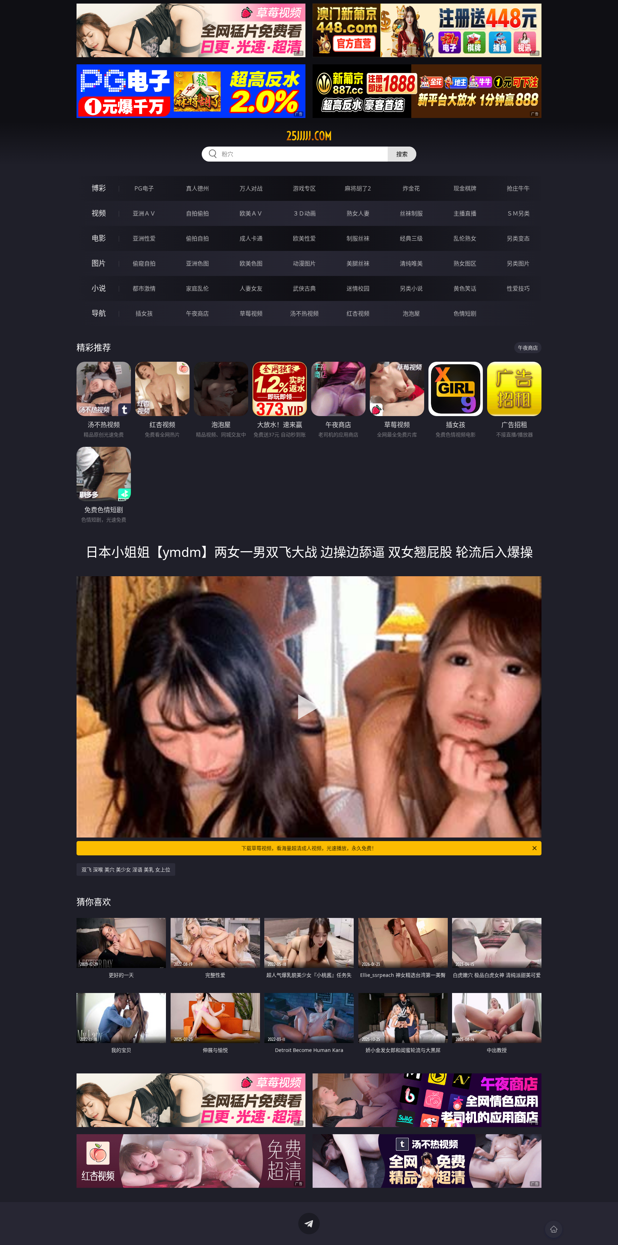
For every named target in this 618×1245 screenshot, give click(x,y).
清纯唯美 (411, 263)
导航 (99, 313)
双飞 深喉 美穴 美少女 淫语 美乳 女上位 (126, 869)
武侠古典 (304, 288)
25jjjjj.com (309, 136)
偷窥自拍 (144, 263)
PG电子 (144, 188)
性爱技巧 (518, 288)
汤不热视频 (304, 313)
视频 (99, 213)
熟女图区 (464, 263)
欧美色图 (251, 263)
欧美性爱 (304, 238)
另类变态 (518, 238)
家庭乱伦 (197, 288)
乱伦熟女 (464, 238)
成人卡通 (251, 238)
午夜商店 (197, 313)
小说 (99, 288)
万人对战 (251, 188)
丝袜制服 (411, 213)
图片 (99, 263)
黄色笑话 (464, 288)
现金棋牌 (464, 188)
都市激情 (144, 288)
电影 (99, 238)
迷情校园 (358, 288)
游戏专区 (304, 188)
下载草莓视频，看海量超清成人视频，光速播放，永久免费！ (309, 848)
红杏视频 (358, 313)
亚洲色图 (197, 263)
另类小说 (411, 288)
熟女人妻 (358, 213)
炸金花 (411, 188)
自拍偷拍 (197, 213)
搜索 (402, 154)
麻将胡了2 (358, 188)
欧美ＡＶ (251, 213)
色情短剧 (464, 313)
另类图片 (518, 263)
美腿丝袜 (358, 263)
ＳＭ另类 (518, 213)
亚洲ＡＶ (144, 213)
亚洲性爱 (144, 238)
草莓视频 (251, 313)
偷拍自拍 (197, 238)
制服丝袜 (358, 238)
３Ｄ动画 (304, 213)
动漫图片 (304, 263)
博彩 (99, 188)
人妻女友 (251, 288)
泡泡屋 (411, 313)
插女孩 (144, 313)
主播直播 (464, 213)
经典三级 (411, 238)
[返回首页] (553, 1229)
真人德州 (197, 188)
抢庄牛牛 (518, 188)
